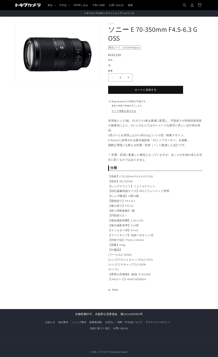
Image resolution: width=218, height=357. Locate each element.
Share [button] (115, 289)
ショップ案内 (78, 322)
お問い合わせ (120, 328)
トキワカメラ (104, 352)
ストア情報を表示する (124, 111)
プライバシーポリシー (157, 322)
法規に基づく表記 (100, 328)
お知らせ (50, 322)
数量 (110, 70)
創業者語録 (95, 322)
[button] (51, 5)
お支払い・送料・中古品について (123, 322)
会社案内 (63, 322)
